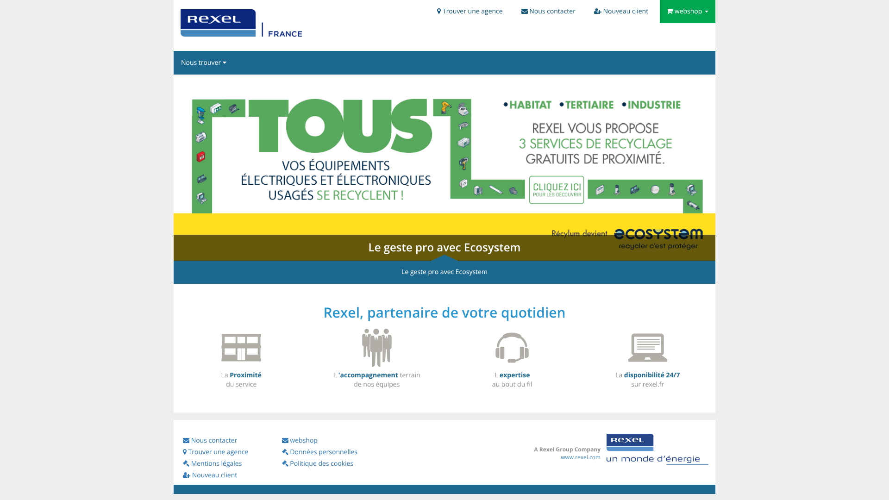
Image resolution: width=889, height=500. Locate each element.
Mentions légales (216, 463)
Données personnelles (323, 452)
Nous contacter (214, 440)
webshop (304, 440)
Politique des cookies (321, 463)
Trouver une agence (218, 452)
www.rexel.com (581, 457)
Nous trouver (201, 62)
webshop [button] (688, 11)
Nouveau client (214, 475)
